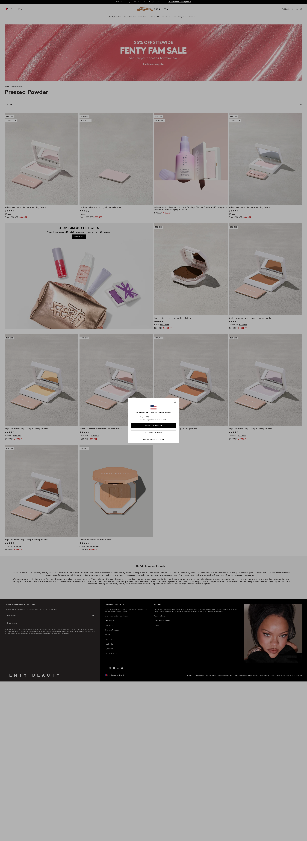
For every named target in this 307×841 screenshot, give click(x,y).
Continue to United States (153, 425)
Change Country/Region (153, 439)
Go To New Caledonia (153, 432)
